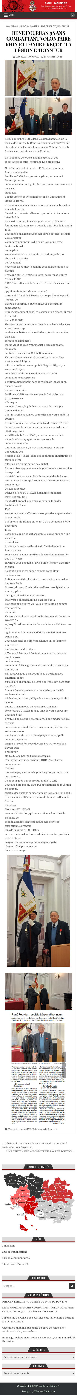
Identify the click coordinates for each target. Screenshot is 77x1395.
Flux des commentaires (16, 1258)
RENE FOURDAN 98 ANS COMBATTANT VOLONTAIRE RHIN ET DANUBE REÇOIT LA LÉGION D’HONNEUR (38, 42)
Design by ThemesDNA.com (38, 1391)
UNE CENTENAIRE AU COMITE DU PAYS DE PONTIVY (35, 1301)
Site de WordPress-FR (15, 1264)
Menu (11, 15)
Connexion (8, 1245)
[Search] (72, 15)
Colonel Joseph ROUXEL (27, 56)
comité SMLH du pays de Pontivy (37, 1129)
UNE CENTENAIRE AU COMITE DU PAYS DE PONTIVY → (40, 1151)
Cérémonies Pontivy (19, 26)
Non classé (63, 26)
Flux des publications (14, 1251)
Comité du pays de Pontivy (43, 26)
